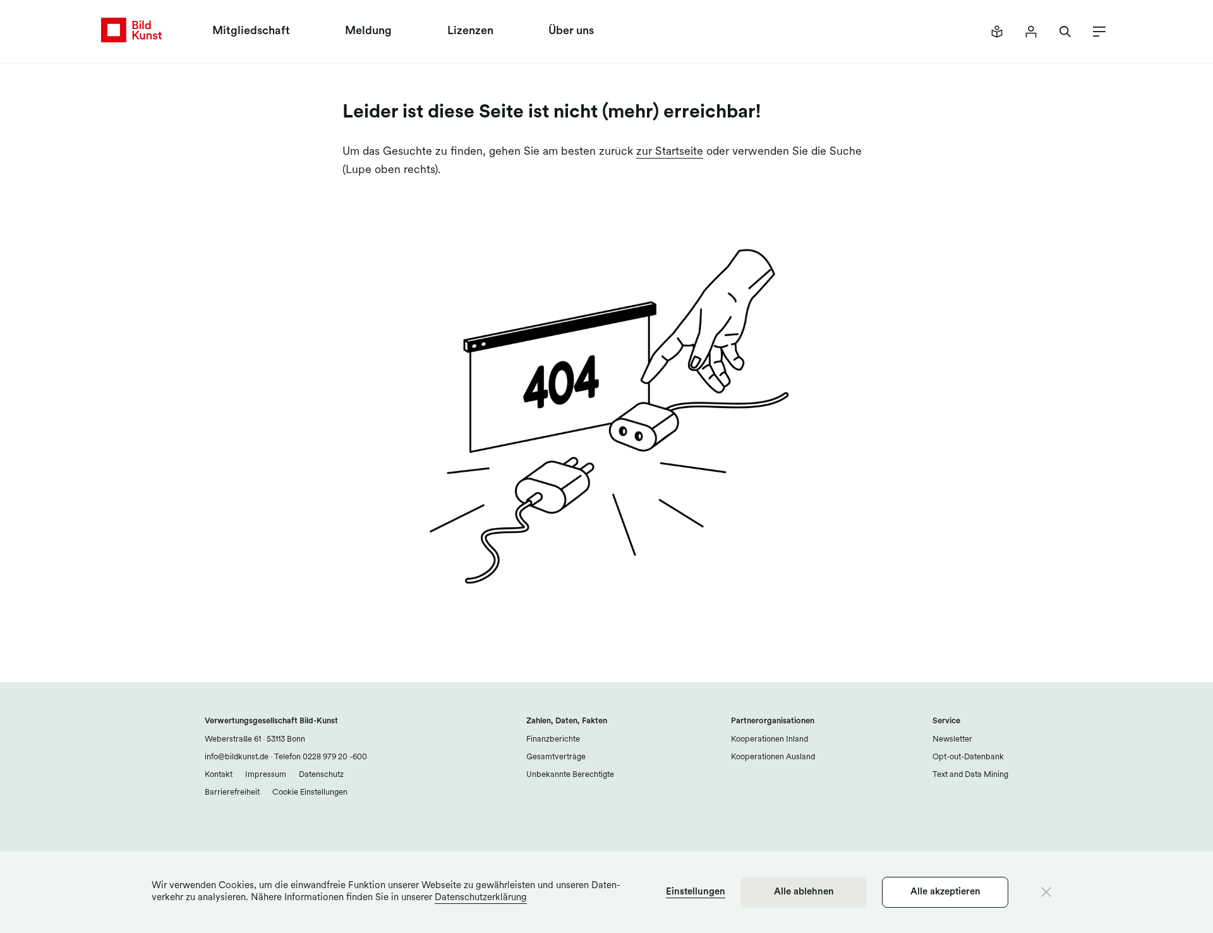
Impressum (265, 775)
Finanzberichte (553, 739)
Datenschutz (321, 775)
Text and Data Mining (970, 775)
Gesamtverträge (556, 757)
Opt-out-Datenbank (968, 757)
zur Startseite (669, 152)
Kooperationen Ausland (773, 757)
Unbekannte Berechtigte (570, 775)
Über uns (571, 31)
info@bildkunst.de (237, 757)
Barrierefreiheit (232, 792)
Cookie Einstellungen (309, 792)
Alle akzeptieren (945, 892)
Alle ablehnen (804, 892)
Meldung (368, 31)
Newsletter (952, 739)
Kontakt (218, 775)
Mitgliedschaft (251, 31)
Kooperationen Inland (769, 739)
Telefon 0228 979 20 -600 (319, 757)
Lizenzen (470, 31)
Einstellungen (695, 892)
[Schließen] (1046, 892)
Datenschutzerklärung (481, 898)
